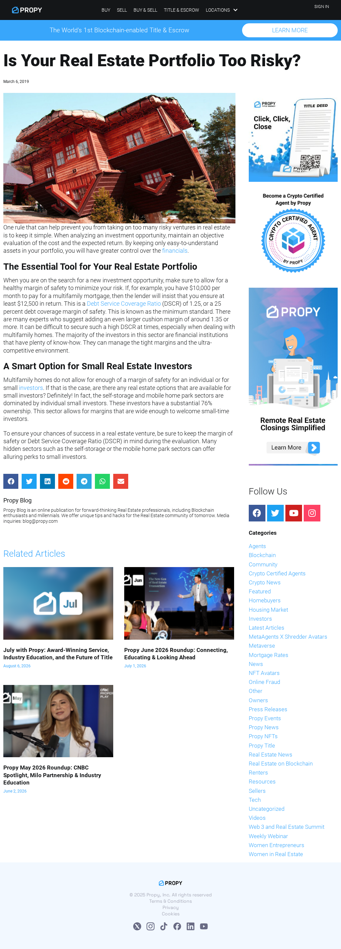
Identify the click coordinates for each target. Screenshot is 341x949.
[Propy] (27, 10)
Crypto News (265, 582)
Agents (257, 546)
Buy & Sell (145, 10)
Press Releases (268, 709)
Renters (258, 772)
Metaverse (262, 645)
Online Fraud (264, 682)
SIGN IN (321, 6)
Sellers (257, 791)
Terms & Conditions (170, 901)
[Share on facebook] (10, 481)
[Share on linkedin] (47, 481)
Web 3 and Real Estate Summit (286, 826)
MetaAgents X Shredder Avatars (288, 636)
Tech (255, 799)
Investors (260, 618)
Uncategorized (266, 808)
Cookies (170, 914)
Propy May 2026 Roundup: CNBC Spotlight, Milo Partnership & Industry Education (52, 775)
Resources (262, 781)
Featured (260, 591)
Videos (257, 817)
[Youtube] (293, 513)
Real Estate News (270, 754)
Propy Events (265, 718)
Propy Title (262, 745)
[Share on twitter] (29, 481)
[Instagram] (312, 513)
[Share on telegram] (84, 481)
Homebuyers (265, 600)
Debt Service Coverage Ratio (124, 303)
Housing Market (268, 609)
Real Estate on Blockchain (281, 763)
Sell (122, 10)
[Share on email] (120, 481)
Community (263, 564)
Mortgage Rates (268, 655)
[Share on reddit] (65, 481)
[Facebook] (257, 513)
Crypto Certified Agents (277, 573)
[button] (290, 30)
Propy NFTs (263, 736)
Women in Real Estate (276, 854)
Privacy (171, 907)
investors (31, 387)
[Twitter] (275, 513)
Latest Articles (266, 627)
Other (255, 691)
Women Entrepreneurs (276, 845)
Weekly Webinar (268, 836)
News (256, 664)
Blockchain (262, 555)
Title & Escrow (181, 10)
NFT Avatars (264, 673)
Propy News (264, 727)
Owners (258, 700)
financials (174, 250)
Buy (106, 10)
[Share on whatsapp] (102, 481)
